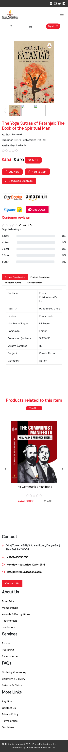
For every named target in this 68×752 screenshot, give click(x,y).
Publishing (8, 650)
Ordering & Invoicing (14, 672)
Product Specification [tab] (15, 277)
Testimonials (9, 620)
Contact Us (12, 583)
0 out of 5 (25, 225)
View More (34, 408)
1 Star (5, 261)
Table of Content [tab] (34, 282)
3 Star (5, 249)
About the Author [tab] (13, 282)
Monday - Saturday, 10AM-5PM (25, 564)
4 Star (6, 242)
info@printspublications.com (24, 572)
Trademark (8, 627)
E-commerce (10, 656)
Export (6, 643)
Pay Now (7, 701)
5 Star (5, 236)
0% (64, 236)
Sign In (52, 26)
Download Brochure (20, 181)
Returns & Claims (12, 685)
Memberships (10, 608)
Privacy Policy (10, 714)
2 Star (5, 255)
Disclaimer (8, 727)
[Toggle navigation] (61, 14)
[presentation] (5, 469)
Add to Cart (38, 171)
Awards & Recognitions (16, 614)
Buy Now (13, 171)
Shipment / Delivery (13, 679)
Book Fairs (8, 601)
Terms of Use (10, 721)
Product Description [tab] (40, 277)
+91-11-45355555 (17, 557)
